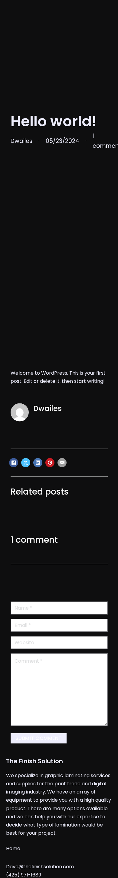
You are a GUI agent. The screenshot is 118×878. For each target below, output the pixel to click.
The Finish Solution (34, 828)
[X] (25, 529)
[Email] (62, 529)
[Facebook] (13, 529)
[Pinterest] (49, 529)
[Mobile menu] (88, 7)
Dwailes (47, 475)
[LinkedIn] (37, 529)
